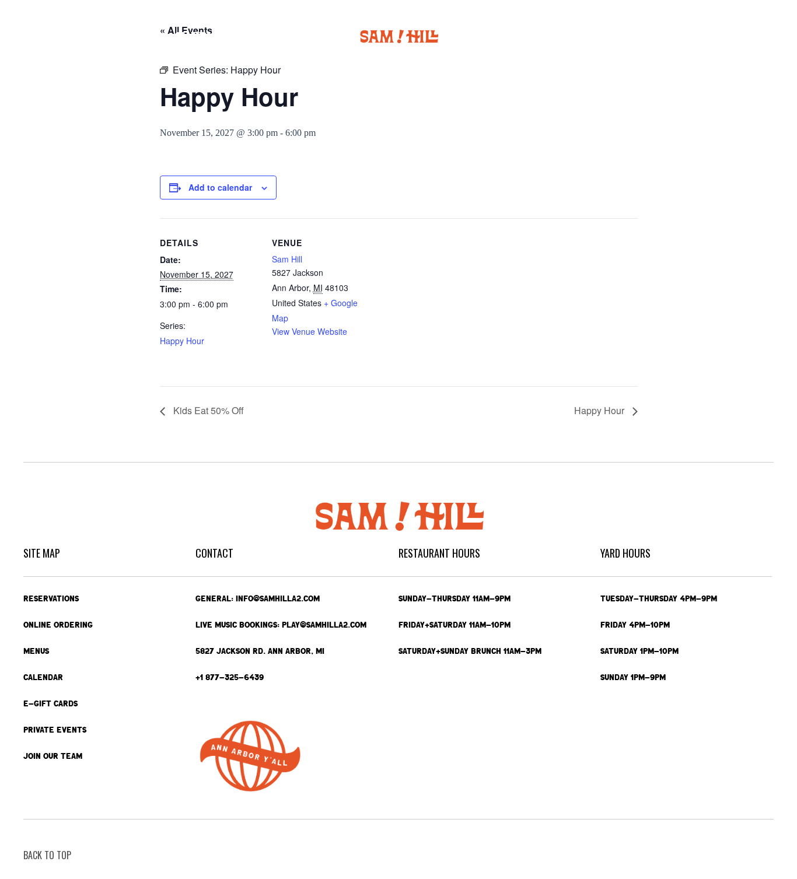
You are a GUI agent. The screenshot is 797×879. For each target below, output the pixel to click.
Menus (144, 36)
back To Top (47, 855)
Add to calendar (220, 187)
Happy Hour (182, 340)
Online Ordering (88, 36)
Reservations (51, 598)
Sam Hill (287, 259)
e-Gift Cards (642, 36)
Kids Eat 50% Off (207, 410)
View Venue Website (309, 331)
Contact (704, 36)
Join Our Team (52, 756)
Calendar (196, 36)
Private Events (576, 36)
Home (35, 36)
